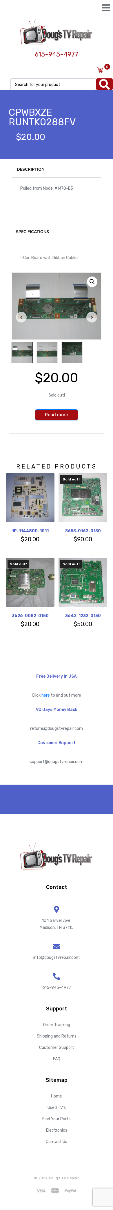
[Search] (104, 84)
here (45, 695)
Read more (56, 415)
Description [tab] (30, 169)
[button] (92, 281)
